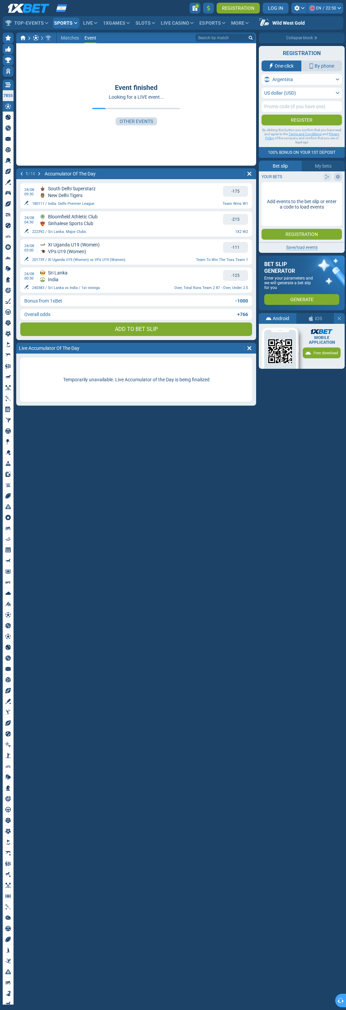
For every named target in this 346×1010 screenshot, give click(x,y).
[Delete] (249, 174)
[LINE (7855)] (23, 37)
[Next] (39, 173)
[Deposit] (208, 8)
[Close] (339, 318)
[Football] (36, 37)
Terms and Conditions (305, 134)
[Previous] (21, 173)
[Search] (251, 38)
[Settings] (299, 8)
